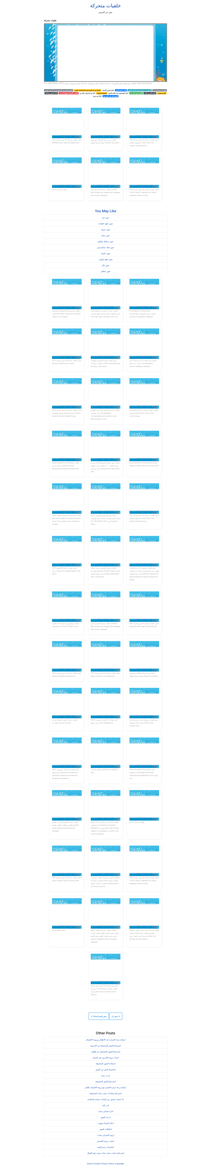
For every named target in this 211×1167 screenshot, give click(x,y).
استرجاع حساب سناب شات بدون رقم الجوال (105, 1153)
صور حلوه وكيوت (106, 259)
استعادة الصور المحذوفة (105, 1063)
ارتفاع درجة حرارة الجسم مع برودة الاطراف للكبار (105, 1087)
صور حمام (105, 235)
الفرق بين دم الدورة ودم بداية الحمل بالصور (87, 90)
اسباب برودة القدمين (105, 1141)
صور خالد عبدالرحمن (105, 247)
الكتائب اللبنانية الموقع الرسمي (68, 93)
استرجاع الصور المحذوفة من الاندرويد (105, 1045)
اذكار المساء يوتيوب (106, 1123)
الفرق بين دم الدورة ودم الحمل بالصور (139, 90)
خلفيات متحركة (105, 6)
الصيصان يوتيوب (101, 93)
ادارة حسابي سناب (105, 1111)
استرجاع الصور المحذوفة (105, 1081)
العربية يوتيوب (162, 93)
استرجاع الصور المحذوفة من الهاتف (105, 1051)
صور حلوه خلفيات (105, 223)
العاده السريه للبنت (150, 93)
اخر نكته (105, 1105)
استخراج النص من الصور (105, 1069)
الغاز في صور (97, 96)
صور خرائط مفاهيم (105, 241)
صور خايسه (105, 253)
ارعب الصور (105, 1117)
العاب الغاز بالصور (120, 90)
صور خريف (105, 229)
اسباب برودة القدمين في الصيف (105, 1057)
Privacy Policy (107, 1163)
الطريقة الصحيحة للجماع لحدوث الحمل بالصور (59, 90)
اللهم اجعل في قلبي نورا (110, 96)
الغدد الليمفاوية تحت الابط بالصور (118, 93)
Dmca (89, 1163)
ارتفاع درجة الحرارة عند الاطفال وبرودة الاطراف (105, 1039)
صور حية (105, 217)
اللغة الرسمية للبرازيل (159, 90)
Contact (96, 1163)
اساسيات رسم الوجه (105, 1147)
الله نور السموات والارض (87, 93)
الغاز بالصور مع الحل (51, 93)
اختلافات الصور (105, 1129)
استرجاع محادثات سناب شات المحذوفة (106, 1093)
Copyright (119, 1163)
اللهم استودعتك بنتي (136, 93)
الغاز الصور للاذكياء (108, 90)
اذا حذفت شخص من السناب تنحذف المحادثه (105, 1099)
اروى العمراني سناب (105, 1135)
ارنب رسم (105, 1075)
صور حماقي (105, 271)
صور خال (105, 265)
